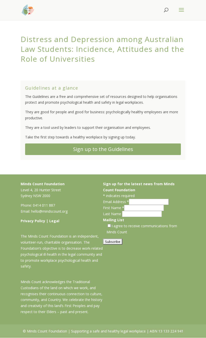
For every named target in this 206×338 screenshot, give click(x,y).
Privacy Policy (33, 220)
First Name (113, 207)
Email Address (116, 201)
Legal (54, 220)
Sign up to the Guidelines (103, 149)
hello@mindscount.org (49, 211)
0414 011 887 (44, 205)
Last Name (112, 213)
